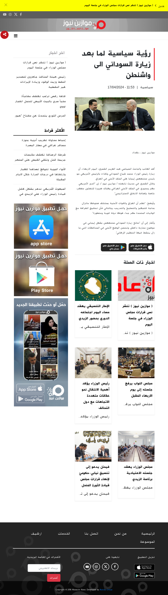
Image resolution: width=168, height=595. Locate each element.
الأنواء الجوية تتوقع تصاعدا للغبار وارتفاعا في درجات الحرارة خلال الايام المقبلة (41, 174)
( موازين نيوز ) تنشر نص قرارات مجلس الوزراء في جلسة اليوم (118, 5)
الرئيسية (148, 533)
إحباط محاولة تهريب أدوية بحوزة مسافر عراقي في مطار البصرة (44, 142)
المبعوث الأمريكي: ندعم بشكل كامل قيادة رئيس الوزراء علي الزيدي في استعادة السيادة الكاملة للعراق (42, 194)
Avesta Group (106, 589)
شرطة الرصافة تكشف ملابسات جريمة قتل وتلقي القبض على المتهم (40, 157)
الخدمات (64, 533)
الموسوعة (147, 541)
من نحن (120, 533)
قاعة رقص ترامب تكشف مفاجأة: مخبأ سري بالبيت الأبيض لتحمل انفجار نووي (40, 101)
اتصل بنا (91, 533)
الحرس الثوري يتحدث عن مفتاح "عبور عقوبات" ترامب (40, 118)
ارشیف (36, 533)
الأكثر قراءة (54, 130)
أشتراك (54, 578)
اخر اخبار (56, 53)
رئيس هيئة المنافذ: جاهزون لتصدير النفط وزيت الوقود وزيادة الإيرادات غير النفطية (41, 82)
